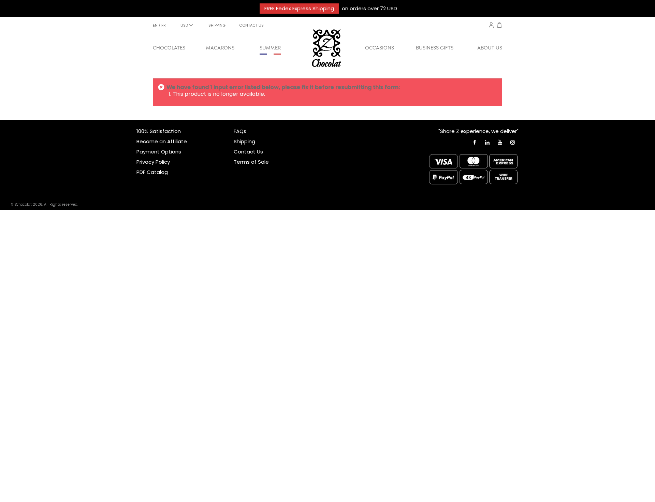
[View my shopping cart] (499, 25)
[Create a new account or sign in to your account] (491, 25)
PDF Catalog (152, 172)
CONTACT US (251, 25)
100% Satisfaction (158, 131)
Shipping (244, 141)
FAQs (240, 131)
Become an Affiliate (161, 141)
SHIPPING (216, 25)
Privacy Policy (153, 161)
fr (163, 25)
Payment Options (158, 151)
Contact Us (248, 151)
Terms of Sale (251, 161)
